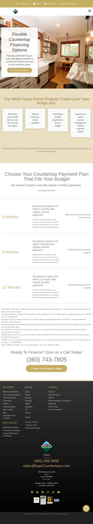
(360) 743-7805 (46, 359)
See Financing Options (19, 70)
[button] (90, 11)
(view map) (46, 479)
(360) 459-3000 (46, 461)
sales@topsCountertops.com (46, 466)
